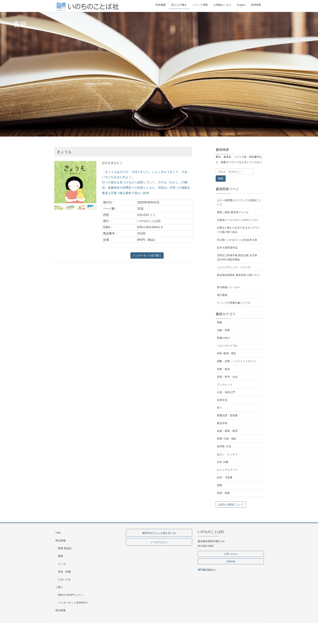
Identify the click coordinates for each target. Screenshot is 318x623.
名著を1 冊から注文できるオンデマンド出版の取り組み (238, 229)
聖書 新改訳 (65, 548)
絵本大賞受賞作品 (227, 247)
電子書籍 (222, 295)
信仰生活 (222, 399)
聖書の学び (223, 337)
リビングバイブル (227, 345)
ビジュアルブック (227, 469)
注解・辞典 (223, 330)
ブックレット (224, 384)
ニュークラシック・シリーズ (233, 267)
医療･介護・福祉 (226, 438)
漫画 (219, 485)
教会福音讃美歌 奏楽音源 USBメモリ (238, 274)
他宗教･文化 (224, 446)
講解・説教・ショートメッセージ (236, 361)
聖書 (219, 322)
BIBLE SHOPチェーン (70, 594)
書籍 (60, 556)
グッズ (62, 563)
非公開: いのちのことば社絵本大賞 (237, 239)
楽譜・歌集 (223, 492)
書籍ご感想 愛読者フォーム (233, 212)
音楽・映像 (64, 571)
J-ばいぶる (64, 579)
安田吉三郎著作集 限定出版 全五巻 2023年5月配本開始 (237, 257)
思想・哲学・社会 (227, 376)
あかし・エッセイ (227, 454)
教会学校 (222, 423)
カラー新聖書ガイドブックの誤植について (239, 202)
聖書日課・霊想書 (227, 415)
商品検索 (60, 610)
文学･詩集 (223, 461)
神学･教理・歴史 (226, 353)
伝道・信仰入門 (226, 392)
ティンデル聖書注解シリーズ (233, 302)
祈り (219, 407)
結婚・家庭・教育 (227, 430)
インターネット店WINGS (72, 602)
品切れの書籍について (231, 504)
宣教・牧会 (223, 369)
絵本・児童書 (224, 477)
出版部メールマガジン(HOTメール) (237, 219)
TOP (58, 532)
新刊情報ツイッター (228, 287)
